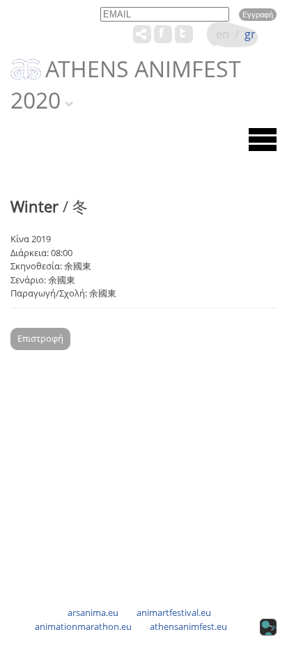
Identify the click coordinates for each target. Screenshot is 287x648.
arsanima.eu (93, 612)
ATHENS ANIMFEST (143, 70)
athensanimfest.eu (188, 626)
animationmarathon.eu (83, 626)
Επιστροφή (40, 338)
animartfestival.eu (174, 612)
